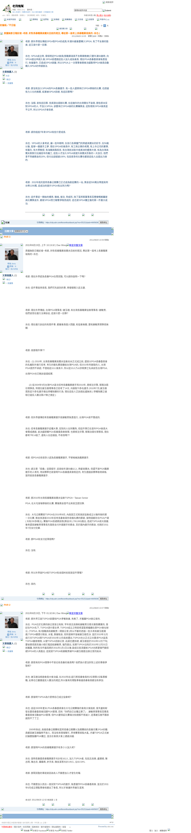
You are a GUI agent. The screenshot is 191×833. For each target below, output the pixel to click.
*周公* (8, 80)
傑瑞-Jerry (21, 10)
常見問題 (26, 827)
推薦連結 (68, 19)
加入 (156, 831)
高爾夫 (22, 15)
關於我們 (17, 827)
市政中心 (104, 19)
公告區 (80, 19)
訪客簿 (91, 19)
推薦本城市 (26, 12)
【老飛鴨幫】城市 (32, 15)
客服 (64, 827)
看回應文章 (63, 29)
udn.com (110, 827)
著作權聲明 (45, 827)
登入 (151, 831)
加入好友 (14, 65)
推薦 (106, 36)
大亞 (7, 76)
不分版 (12, 25)
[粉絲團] (22, 830)
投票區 (46, 19)
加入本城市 (16, 12)
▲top (111, 822)
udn (3, 15)
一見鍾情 (9, 83)
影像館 (56, 19)
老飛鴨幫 (18, 6)
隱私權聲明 (56, 827)
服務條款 (35, 827)
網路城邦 (109, 2)
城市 (8, 15)
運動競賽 (14, 15)
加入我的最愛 (37, 12)
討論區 (24, 19)
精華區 (35, 19)
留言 (7, 65)
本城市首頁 (11, 19)
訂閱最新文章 (48, 12)
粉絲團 (26, 831)
